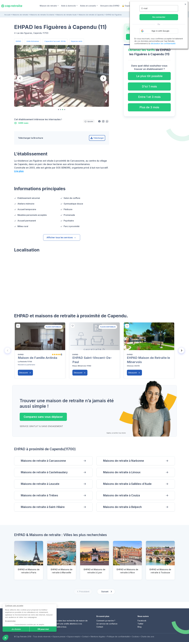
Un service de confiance (106, 624)
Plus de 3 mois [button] (149, 107)
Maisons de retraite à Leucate (40, 483)
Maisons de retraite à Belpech (122, 507)
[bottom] (18, 326)
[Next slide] (103, 78)
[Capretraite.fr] (11, 5)
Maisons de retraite (20, 15)
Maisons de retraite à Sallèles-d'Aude (127, 483)
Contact (99, 627)
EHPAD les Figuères (114, 15)
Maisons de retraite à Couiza (121, 495)
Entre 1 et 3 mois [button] (149, 97)
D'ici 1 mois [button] (149, 86)
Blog (139, 627)
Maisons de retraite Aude (66, 15)
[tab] (58, 109)
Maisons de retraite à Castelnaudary (44, 472)
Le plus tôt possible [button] (149, 76)
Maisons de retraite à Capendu (91, 15)
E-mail (144, 8)
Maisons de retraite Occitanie (42, 15)
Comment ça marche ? (105, 621)
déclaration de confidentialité (163, 43)
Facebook (142, 621)
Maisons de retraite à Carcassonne (43, 460)
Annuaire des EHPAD (109, 5)
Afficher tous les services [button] (60, 237)
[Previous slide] (20, 78)
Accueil (7, 15)
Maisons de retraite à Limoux (122, 472)
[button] (99, 121)
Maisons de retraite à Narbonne (123, 460)
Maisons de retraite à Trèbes (39, 495)
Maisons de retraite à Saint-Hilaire (43, 507)
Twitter (140, 624)
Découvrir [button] (23, 373)
